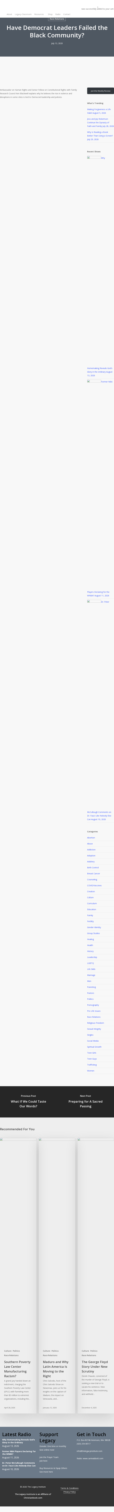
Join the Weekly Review (100, 91)
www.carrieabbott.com (93, 1458)
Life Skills (91, 969)
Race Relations (94, 1017)
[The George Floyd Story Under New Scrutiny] (96, 1275)
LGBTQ (90, 963)
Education (91, 909)
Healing (90, 939)
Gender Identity (94, 927)
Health (90, 945)
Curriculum (92, 903)
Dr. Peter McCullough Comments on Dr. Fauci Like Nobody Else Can (19, 1464)
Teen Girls (91, 1052)
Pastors (90, 993)
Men (89, 981)
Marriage (91, 975)
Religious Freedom (95, 1023)
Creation (91, 891)
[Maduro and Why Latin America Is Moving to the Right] (57, 1275)
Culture (90, 897)
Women (90, 1070)
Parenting (91, 987)
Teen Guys (92, 1058)
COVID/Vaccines (94, 885)
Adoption (91, 855)
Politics (90, 999)
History (90, 951)
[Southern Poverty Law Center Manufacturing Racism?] (18, 1275)
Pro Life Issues (94, 1011)
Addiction (91, 849)
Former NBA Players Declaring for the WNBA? (19, 1452)
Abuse (90, 843)
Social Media (93, 1041)
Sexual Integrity (94, 1029)
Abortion (91, 837)
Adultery (91, 861)
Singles (90, 1035)
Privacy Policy (69, 1491)
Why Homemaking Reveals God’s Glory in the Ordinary (18, 1441)
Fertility (90, 921)
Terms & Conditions (69, 1488)
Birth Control (93, 867)
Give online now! (46, 1449)
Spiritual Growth (94, 1046)
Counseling (92, 879)
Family (90, 915)
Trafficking (92, 1064)
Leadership (92, 957)
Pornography (93, 1005)
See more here (46, 1471)
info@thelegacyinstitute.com (89, 1451)
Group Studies (93, 933)
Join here (43, 1460)
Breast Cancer (93, 873)
